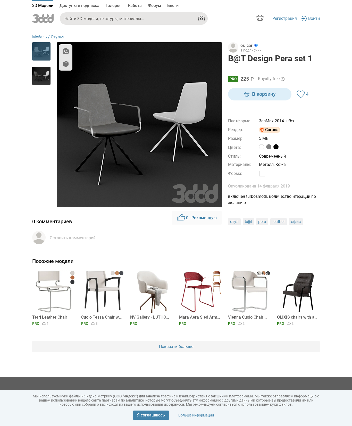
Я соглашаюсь (151, 415)
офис (296, 221)
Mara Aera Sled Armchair (199, 317)
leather (278, 221)
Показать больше (176, 346)
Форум (154, 5)
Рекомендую (201, 217)
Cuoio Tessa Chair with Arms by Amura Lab (101, 317)
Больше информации (196, 415)
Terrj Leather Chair (49, 317)
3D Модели (42, 5)
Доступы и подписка (79, 5)
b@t (248, 221)
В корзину (264, 94)
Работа (135, 5)
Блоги (173, 5)
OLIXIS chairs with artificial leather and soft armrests (297, 317)
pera (262, 221)
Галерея (114, 5)
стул (234, 221)
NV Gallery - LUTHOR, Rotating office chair (150, 317)
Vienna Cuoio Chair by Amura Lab (248, 317)
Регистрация (284, 18)
